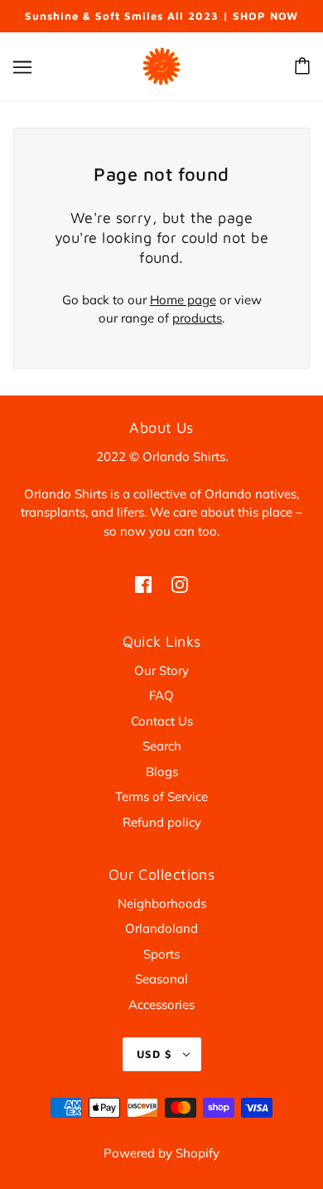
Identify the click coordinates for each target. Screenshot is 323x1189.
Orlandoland (161, 928)
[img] (143, 583)
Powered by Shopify (161, 1153)
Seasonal (161, 979)
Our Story (161, 670)
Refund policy (162, 822)
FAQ (161, 695)
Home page (183, 300)
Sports (161, 954)
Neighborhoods (162, 903)
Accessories (161, 1004)
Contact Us (162, 721)
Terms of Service (161, 796)
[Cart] (302, 66)
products (197, 318)
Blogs (162, 771)
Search (161, 746)
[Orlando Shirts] (161, 64)
